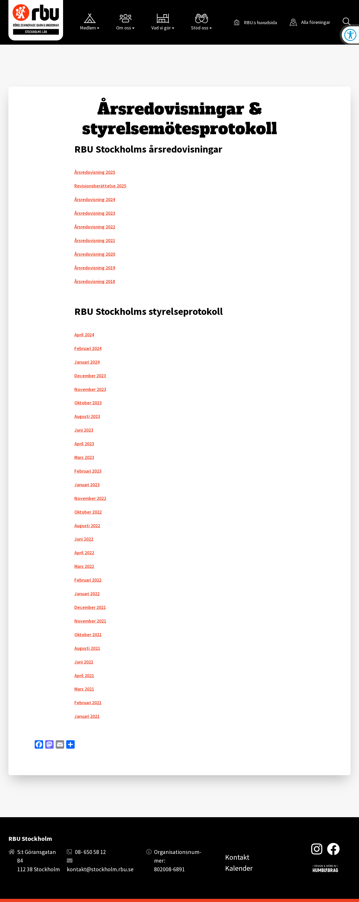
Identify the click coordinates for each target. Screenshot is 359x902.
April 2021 (84, 675)
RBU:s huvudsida (255, 23)
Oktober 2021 (88, 635)
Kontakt (237, 857)
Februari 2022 (87, 580)
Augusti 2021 (87, 648)
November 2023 (90, 389)
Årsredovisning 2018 (94, 281)
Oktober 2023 (88, 403)
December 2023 (90, 376)
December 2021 (90, 607)
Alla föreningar (315, 22)
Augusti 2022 (87, 526)
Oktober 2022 (88, 512)
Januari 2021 (87, 716)
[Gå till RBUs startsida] (36, 19)
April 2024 (84, 335)
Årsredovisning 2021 (94, 240)
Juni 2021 (83, 662)
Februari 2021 (87, 703)
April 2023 (84, 444)
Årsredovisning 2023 (94, 213)
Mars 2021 (84, 689)
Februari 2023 (87, 471)
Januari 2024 (87, 362)
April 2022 (84, 553)
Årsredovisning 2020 (94, 254)
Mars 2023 (84, 457)
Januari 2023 (87, 485)
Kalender (239, 868)
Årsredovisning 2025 (94, 172)
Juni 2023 (83, 430)
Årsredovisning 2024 (94, 199)
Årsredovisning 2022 (94, 227)
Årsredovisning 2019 (94, 268)
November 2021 (90, 621)
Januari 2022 (87, 594)
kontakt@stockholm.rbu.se (100, 869)
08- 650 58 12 (90, 852)
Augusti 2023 (87, 416)
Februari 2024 (87, 348)
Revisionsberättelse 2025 (100, 186)
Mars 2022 (84, 566)
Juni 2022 (83, 539)
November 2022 (90, 498)
